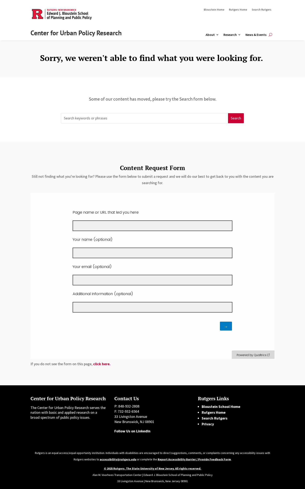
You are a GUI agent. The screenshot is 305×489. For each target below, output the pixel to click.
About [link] (210, 35)
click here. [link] (102, 363)
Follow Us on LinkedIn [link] (132, 431)
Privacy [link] (208, 424)
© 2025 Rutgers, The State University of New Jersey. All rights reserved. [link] (152, 468)
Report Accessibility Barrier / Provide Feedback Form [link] (194, 459)
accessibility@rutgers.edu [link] (118, 459)
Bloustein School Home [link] (221, 406)
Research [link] (230, 35)
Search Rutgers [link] (261, 9)
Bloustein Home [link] (214, 9)
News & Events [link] (255, 35)
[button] (236, 118)
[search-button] (270, 35)
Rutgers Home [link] (238, 9)
